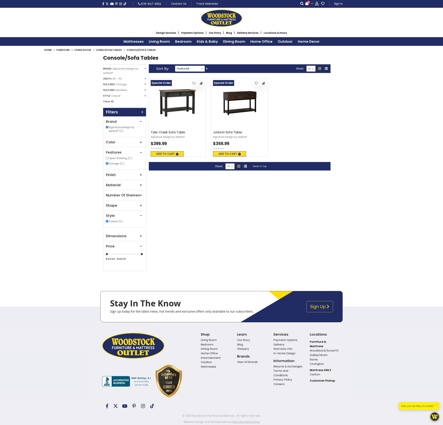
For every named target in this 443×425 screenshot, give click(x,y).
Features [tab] (114, 152)
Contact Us (178, 4)
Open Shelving (121, 158)
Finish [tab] (111, 174)
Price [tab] (110, 246)
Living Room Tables (109, 50)
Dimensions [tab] (116, 236)
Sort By (162, 68)
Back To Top (260, 166)
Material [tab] (113, 185)
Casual (116, 221)
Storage (117, 163)
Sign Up (318, 306)
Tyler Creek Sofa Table (168, 132)
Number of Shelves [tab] (123, 195)
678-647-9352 (150, 3)
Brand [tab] (111, 121)
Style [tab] (110, 215)
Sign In (338, 4)
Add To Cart (165, 154)
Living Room (82, 50)
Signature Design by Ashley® (121, 129)
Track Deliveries (207, 4)
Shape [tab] (111, 205)
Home (48, 50)
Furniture (63, 50)
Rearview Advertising (246, 422)
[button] (194, 83)
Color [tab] (110, 142)
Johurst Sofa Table (227, 132)
